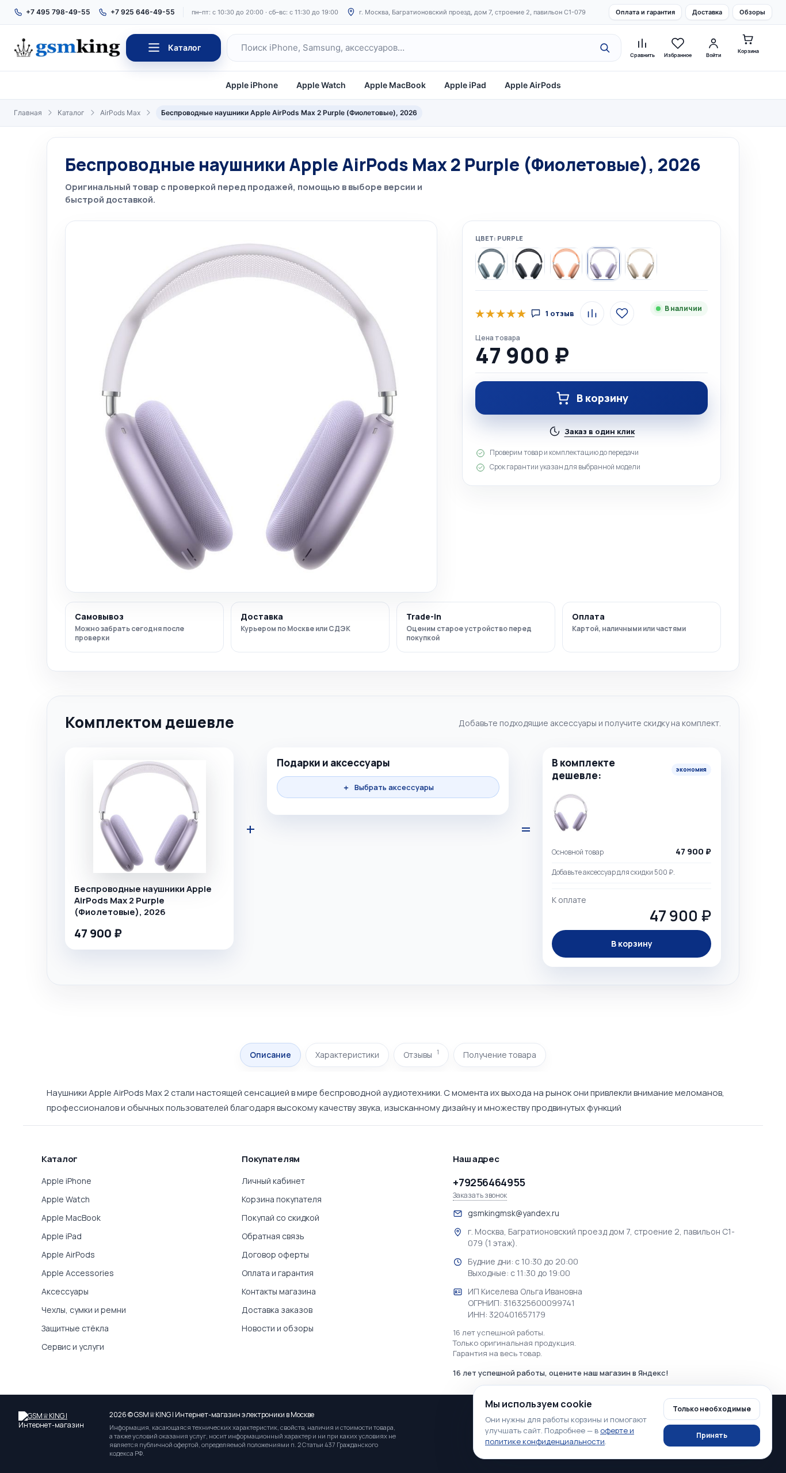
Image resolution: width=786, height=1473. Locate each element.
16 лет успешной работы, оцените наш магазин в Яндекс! (561, 1373)
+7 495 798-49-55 (58, 11)
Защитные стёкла (75, 1328)
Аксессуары (65, 1291)
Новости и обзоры (278, 1328)
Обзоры (752, 12)
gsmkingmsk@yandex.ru (513, 1213)
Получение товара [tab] (499, 1054)
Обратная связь (273, 1236)
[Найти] (604, 47)
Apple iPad (465, 85)
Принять (711, 1435)
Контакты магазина (279, 1291)
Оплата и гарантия (645, 12)
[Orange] (566, 264)
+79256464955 (489, 1182)
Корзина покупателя (282, 1199)
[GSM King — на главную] (67, 47)
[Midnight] (529, 264)
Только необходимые (712, 1409)
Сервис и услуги (72, 1346)
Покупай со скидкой (280, 1217)
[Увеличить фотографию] (251, 407)
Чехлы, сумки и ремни (83, 1309)
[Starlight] (641, 264)
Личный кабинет (273, 1180)
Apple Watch (321, 85)
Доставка (707, 12)
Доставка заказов (277, 1309)
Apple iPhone (252, 85)
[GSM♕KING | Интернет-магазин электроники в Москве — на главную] (58, 1419)
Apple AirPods (533, 85)
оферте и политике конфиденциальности (559, 1436)
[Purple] (603, 264)
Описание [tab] (270, 1054)
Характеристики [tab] (347, 1054)
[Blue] (491, 264)
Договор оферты (275, 1254)
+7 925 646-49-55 (142, 11)
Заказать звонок (480, 1195)
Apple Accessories (77, 1272)
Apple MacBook (395, 85)
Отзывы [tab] (421, 1054)
